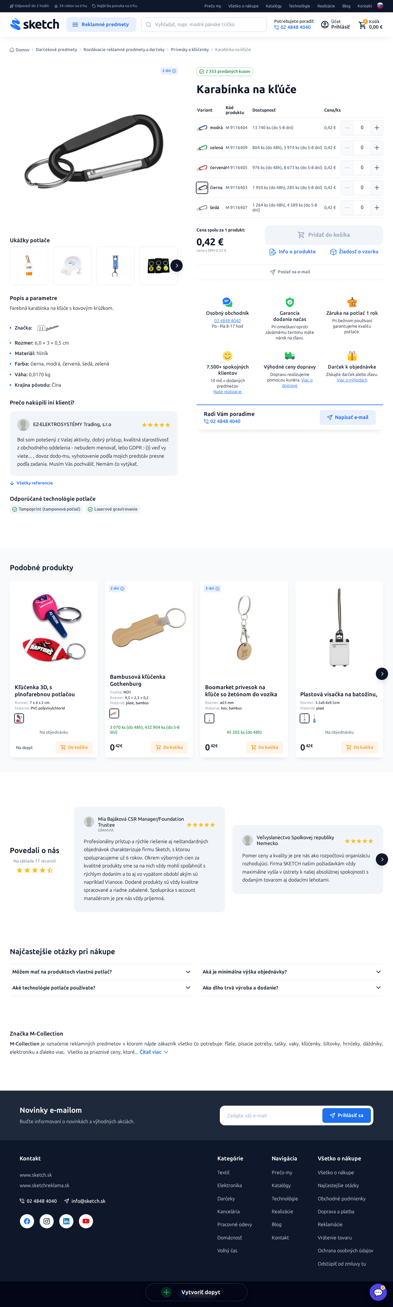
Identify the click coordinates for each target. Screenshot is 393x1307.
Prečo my (212, 6)
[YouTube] (86, 1221)
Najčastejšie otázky (338, 1185)
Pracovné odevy (234, 1224)
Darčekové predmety (56, 49)
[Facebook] (27, 1221)
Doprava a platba (336, 1211)
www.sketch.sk (36, 1175)
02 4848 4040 (227, 320)
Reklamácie (330, 1224)
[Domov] (34, 25)
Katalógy (274, 6)
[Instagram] (46, 1221)
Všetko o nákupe (243, 6)
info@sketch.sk (88, 1201)
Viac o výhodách (352, 380)
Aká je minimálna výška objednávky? (245, 972)
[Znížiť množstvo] (347, 128)
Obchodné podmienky (342, 1199)
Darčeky (226, 1199)
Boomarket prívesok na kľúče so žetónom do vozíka (241, 691)
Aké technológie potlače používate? (53, 988)
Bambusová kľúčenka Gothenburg (137, 680)
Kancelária (228, 1211)
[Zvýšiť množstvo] (377, 128)
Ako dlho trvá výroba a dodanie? (240, 988)
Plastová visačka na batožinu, (338, 694)
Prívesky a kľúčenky (190, 49)
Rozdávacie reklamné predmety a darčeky (124, 49)
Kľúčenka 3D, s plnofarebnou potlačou (45, 691)
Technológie (299, 6)
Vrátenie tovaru (335, 1238)
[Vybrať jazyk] (380, 6)
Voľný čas (227, 1251)
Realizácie (326, 6)
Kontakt (365, 6)
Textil (223, 1172)
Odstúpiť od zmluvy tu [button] (342, 1264)
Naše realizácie (227, 391)
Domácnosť (229, 1238)
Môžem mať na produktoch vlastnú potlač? (62, 972)
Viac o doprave (297, 382)
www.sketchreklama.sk (44, 1185)
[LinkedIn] (66, 1221)
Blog (346, 6)
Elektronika (229, 1185)
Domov (22, 50)
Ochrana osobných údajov (345, 1251)
